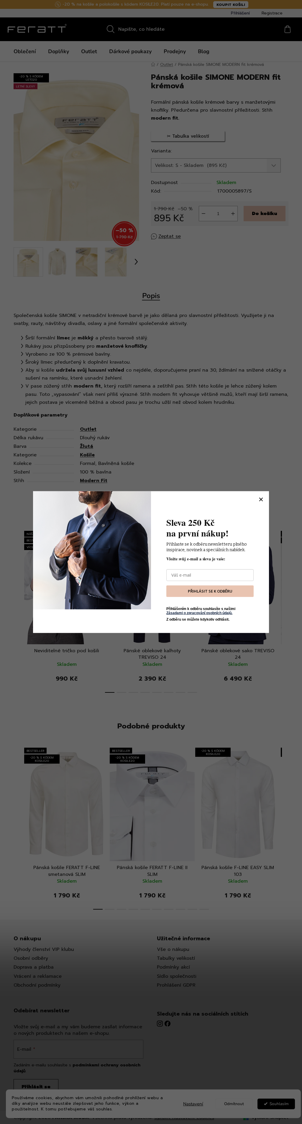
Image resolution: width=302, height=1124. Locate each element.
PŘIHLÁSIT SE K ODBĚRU (210, 591)
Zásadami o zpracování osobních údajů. (199, 613)
